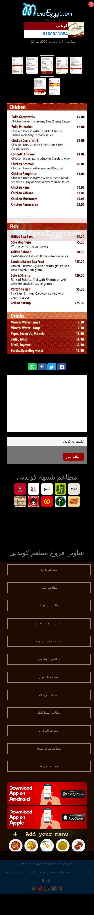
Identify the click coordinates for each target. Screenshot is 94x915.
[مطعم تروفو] (20, 502)
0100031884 (55, 33)
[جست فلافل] (60, 489)
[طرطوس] (33, 502)
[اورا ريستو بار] (33, 489)
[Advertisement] (47, 403)
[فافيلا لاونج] (47, 489)
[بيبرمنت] (60, 502)
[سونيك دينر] (74, 489)
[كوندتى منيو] (76, 65)
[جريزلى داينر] (74, 502)
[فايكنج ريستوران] (20, 489)
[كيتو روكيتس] (47, 502)
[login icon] (91, 4)
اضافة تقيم (73, 457)
